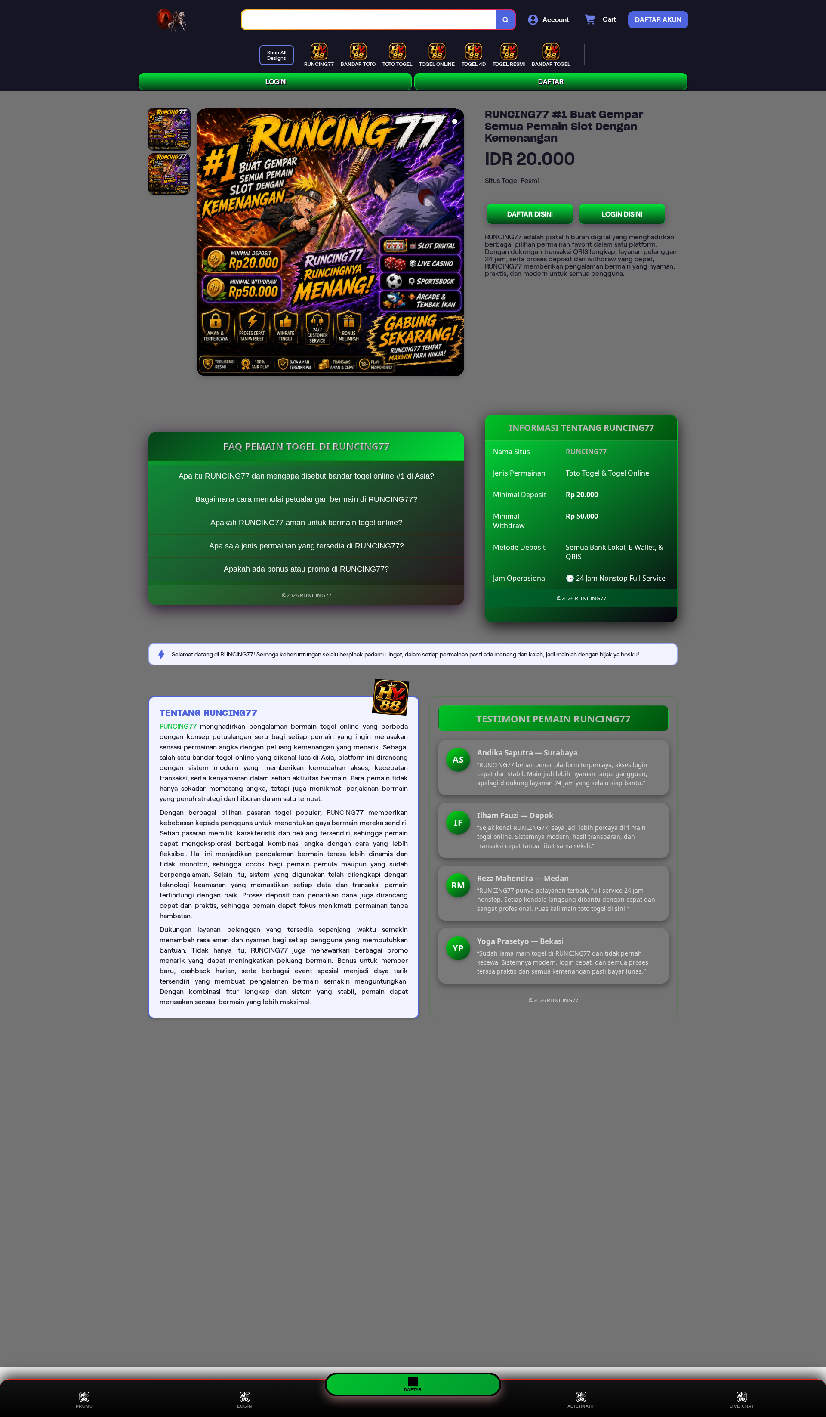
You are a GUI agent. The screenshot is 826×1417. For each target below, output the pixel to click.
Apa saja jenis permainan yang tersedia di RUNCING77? (306, 545)
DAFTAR (551, 81)
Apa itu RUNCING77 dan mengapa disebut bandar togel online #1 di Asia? (306, 476)
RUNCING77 (178, 726)
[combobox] (369, 20)
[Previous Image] (203, 243)
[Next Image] (457, 243)
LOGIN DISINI (622, 214)
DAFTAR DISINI (530, 214)
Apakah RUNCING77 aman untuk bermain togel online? (306, 522)
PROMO (84, 1406)
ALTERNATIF (581, 1406)
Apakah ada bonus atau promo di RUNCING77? (306, 569)
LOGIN (275, 81)
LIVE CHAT (742, 1406)
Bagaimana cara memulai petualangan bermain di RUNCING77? (306, 499)
